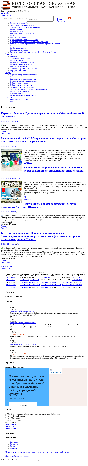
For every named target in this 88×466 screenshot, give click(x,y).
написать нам (6, 15)
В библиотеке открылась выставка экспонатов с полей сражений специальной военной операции (42, 170)
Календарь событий (18, 31)
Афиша (4, 131)
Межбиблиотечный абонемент (22, 87)
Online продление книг (19, 83)
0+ (18, 121)
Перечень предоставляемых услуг (23, 75)
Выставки (14, 442)
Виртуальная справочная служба (23, 79)
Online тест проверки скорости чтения (25, 69)
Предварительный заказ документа (23, 81)
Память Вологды (16, 60)
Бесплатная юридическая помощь (23, 95)
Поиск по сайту (8, 18)
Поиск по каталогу (21, 18)
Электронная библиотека (20, 58)
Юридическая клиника (19, 50)
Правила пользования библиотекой (24, 40)
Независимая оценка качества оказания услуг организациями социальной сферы (37, 452)
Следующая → (6, 268)
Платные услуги (16, 93)
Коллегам (9, 102)
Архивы (9, 367)
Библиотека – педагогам (19, 91)
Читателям (61, 21)
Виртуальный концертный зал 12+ (23, 344)
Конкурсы (9, 97)
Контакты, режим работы (20, 23)
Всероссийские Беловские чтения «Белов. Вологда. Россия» (33, 52)
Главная (60, 19)
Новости (13, 121)
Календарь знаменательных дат (22, 62)
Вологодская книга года (19, 100)
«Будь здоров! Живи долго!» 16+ (23, 311)
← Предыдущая (7, 266)
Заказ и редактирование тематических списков (28, 89)
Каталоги (13, 56)
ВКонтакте (10, 426)
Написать (23, 405)
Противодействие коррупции (17, 456)
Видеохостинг (11, 428)
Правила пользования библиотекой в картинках (29, 42)
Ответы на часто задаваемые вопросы (25, 27)
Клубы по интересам (18, 48)
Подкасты (14, 35)
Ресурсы (9, 54)
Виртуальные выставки (19, 71)
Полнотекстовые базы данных (22, 64)
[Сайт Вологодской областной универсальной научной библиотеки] (38, 9)
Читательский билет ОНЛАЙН (22, 25)
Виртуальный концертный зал (22, 33)
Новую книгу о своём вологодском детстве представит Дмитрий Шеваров (38, 205)
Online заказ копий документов (22, 85)
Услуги (8, 73)
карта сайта (5, 13)
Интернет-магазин (17, 77)
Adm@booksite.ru (12, 424)
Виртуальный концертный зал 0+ (23, 323)
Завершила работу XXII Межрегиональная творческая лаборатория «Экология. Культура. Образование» (43, 140)
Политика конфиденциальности (22, 46)
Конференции (15, 446)
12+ (18, 178)
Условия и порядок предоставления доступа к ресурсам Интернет (35, 44)
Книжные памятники (18, 66)
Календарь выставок (18, 38)
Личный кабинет (16, 29)
